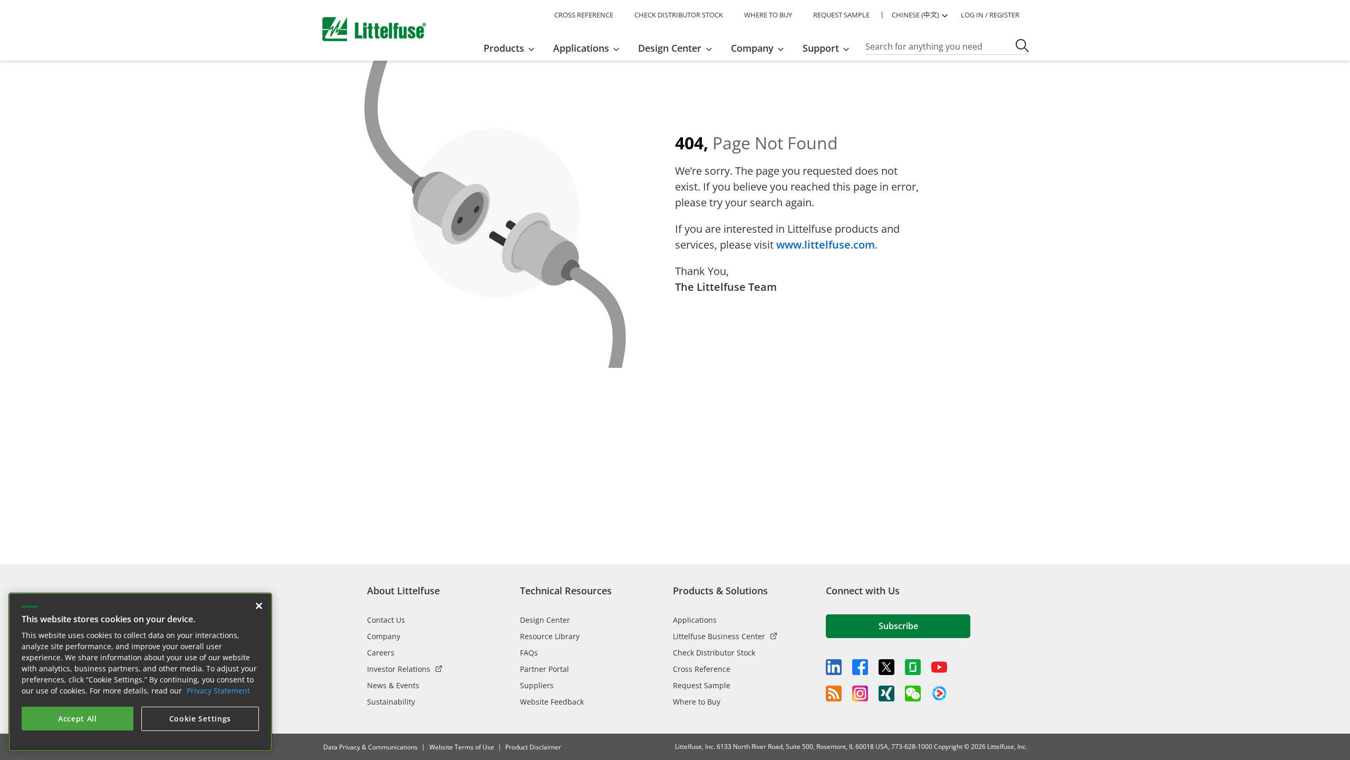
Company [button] (752, 48)
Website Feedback (552, 702)
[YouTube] (939, 667)
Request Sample (701, 685)
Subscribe (898, 626)
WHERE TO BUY (768, 15)
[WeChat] (913, 693)
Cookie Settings (200, 719)
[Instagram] (860, 693)
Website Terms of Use (461, 747)
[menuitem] (512, 48)
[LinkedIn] (834, 667)
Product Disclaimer (533, 747)
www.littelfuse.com (825, 245)
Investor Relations (398, 669)
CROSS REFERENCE (583, 15)
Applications (695, 620)
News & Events (393, 685)
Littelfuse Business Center (719, 636)
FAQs (529, 653)
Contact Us (386, 620)
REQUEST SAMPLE (841, 15)
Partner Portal (544, 669)
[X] (886, 667)
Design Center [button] (669, 48)
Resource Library (550, 636)
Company (383, 636)
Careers (380, 653)
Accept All (77, 719)
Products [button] (504, 48)
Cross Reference (701, 669)
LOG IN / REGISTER (990, 15)
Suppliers (537, 685)
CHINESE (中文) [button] (915, 15)
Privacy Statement (218, 691)
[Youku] (939, 693)
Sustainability (391, 702)
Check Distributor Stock (714, 653)
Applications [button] (581, 48)
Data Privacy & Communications (370, 747)
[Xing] (886, 693)
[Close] (259, 606)
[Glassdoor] (913, 667)
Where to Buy (696, 702)
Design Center (545, 620)
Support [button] (821, 48)
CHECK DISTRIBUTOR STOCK (678, 15)
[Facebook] (860, 667)
